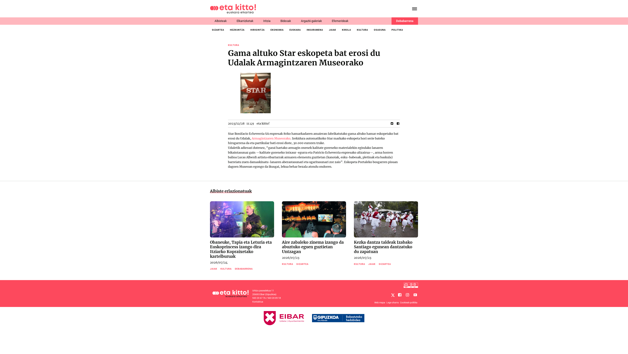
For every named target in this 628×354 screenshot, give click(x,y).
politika (397, 30)
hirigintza (257, 30)
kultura (362, 30)
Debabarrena (404, 21)
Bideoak (285, 21)
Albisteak (221, 21)
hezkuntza (237, 30)
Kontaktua (257, 301)
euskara (295, 30)
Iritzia (266, 21)
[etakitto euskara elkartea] (233, 8)
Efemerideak (340, 21)
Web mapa (379, 302)
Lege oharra (392, 302)
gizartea (218, 30)
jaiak (332, 30)
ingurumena (315, 30)
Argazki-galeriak (311, 21)
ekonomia (277, 30)
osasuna (380, 30)
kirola (346, 30)
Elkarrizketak (245, 21)
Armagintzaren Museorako (271, 138)
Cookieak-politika (408, 302)
